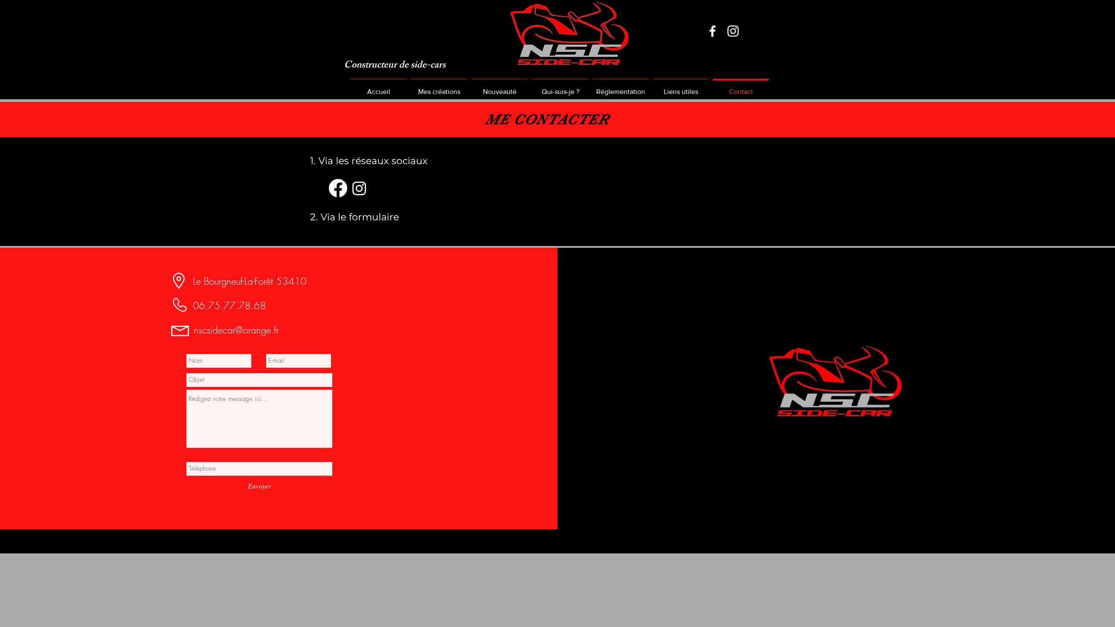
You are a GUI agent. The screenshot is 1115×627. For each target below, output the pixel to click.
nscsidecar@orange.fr (236, 330)
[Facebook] (712, 30)
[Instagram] (733, 30)
